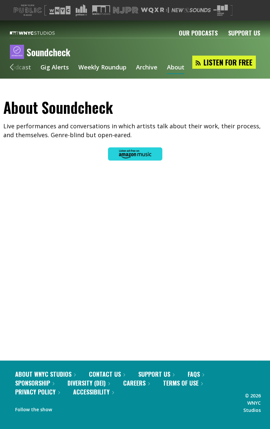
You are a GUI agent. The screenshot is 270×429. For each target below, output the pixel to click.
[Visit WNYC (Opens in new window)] (59, 10)
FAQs (194, 374)
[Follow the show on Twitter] (74, 408)
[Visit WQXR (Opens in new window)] (155, 10)
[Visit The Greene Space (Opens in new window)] (220, 10)
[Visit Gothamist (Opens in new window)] (81, 10)
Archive (146, 68)
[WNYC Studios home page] (40, 33)
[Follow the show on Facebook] (62, 408)
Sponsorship (32, 383)
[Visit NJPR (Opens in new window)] (125, 10)
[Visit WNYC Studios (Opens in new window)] (101, 10)
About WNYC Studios (43, 374)
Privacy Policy (35, 392)
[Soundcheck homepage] (18, 52)
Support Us (244, 33)
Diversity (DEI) (87, 383)
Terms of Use (181, 383)
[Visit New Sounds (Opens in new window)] (191, 10)
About (175, 68)
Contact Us (105, 374)
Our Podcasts (198, 33)
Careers (134, 383)
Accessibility (91, 392)
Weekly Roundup (102, 68)
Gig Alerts (54, 68)
